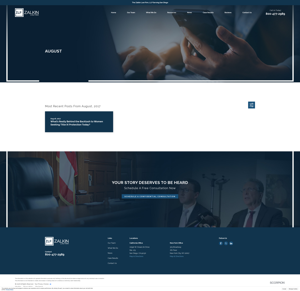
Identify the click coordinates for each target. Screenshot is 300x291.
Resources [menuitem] (171, 12)
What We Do (113, 248)
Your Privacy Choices (42, 284)
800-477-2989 (275, 13)
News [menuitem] (189, 12)
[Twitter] (226, 243)
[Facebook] (221, 243)
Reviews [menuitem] (228, 12)
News (110, 253)
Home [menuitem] (113, 12)
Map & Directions (136, 256)
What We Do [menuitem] (151, 12)
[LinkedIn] (231, 243)
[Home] (27, 12)
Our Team (112, 243)
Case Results (113, 258)
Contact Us (112, 263)
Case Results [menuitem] (208, 12)
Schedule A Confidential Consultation (150, 196)
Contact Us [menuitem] (247, 12)
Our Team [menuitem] (131, 12)
